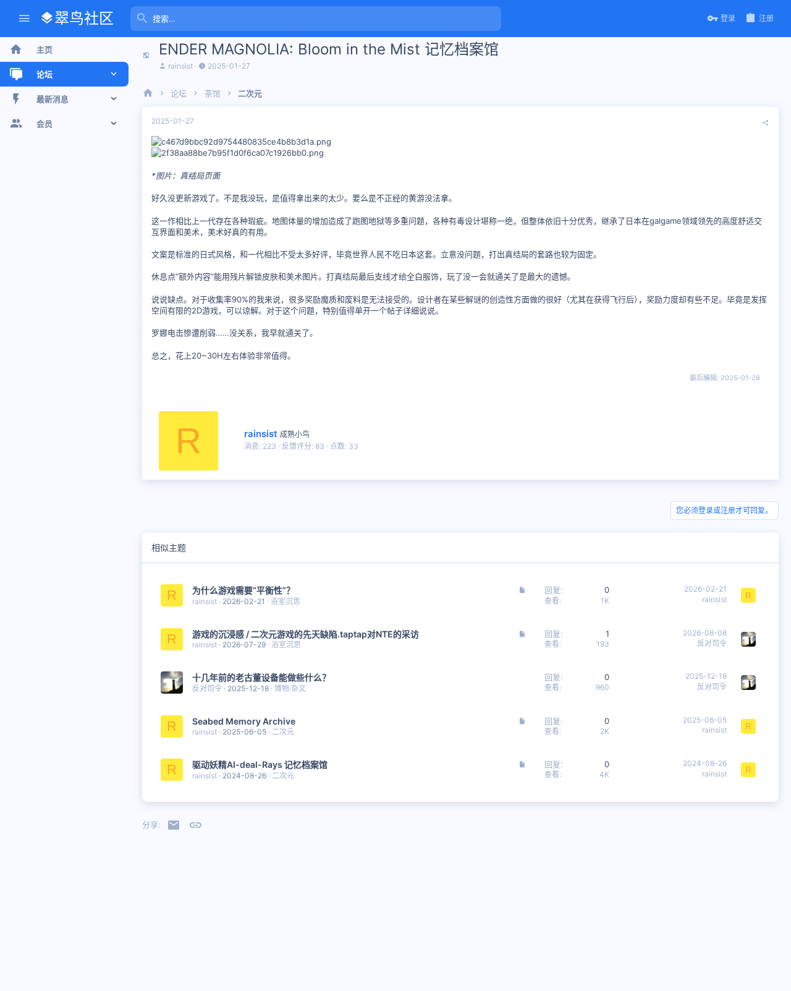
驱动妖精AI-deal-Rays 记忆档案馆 (260, 764)
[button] (24, 19)
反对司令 (712, 643)
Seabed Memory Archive (243, 721)
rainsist (180, 65)
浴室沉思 (285, 601)
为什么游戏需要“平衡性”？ (243, 590)
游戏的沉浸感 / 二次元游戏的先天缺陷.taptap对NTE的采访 (305, 634)
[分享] (766, 123)
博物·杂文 (290, 688)
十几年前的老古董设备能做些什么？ (261, 677)
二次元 (283, 731)
